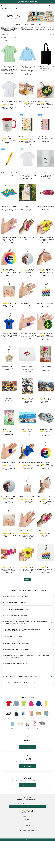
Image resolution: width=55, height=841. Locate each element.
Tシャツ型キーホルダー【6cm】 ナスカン (46, 237)
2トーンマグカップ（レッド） (9, 136)
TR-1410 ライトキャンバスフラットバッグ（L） (27, 206)
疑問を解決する (27, 766)
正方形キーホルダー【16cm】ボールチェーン (9, 531)
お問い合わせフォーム (27, 785)
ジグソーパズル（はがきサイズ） (9, 398)
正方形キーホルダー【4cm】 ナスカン (27, 302)
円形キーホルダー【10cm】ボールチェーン (45, 462)
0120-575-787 (23, 1)
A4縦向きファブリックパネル (9, 429)
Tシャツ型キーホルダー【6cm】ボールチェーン (27, 566)
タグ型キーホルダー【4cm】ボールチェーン (27, 531)
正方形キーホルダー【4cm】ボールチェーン (27, 497)
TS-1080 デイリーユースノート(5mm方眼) (27, 137)
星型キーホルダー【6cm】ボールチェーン (27, 101)
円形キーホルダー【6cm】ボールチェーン (46, 101)
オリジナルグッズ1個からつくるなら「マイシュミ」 (8, 5)
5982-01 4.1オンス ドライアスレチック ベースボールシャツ (27, 172)
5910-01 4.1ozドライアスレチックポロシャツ (9, 102)
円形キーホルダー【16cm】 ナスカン (27, 269)
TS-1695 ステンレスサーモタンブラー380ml (46, 172)
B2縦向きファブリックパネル (27, 398)
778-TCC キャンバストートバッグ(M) (46, 66)
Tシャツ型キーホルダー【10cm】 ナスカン (9, 333)
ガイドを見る (27, 747)
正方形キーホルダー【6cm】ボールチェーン (46, 566)
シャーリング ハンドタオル (27, 366)
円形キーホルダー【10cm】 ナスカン (9, 269)
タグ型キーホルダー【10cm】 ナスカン (27, 237)
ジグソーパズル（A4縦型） (45, 366)
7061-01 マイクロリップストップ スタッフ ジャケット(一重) (27, 67)
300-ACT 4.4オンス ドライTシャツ (9, 66)
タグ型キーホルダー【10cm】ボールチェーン (45, 531)
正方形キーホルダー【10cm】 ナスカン (45, 269)
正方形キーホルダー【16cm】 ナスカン (9, 302)
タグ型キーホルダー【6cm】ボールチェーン (9, 566)
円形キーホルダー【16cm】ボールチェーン (9, 496)
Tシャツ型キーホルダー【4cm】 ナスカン (27, 333)
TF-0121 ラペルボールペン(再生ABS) (9, 171)
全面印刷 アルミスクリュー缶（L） (45, 429)
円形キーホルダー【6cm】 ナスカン (46, 333)
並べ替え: (3, 37)
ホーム (2, 8)
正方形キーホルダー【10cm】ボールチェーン (45, 497)
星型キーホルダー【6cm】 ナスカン (9, 366)
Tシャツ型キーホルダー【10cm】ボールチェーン (27, 463)
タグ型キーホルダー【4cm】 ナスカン (9, 237)
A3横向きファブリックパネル (27, 429)
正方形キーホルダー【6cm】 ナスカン (45, 302)
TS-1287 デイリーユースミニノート (46, 136)
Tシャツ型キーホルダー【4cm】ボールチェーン (9, 463)
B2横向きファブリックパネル (46, 398)
